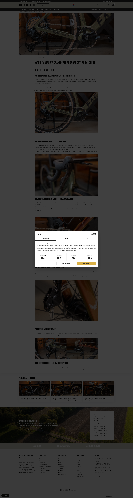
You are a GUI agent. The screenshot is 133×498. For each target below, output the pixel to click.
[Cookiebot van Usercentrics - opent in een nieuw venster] (90, 234)
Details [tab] (66, 238)
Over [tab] (87, 238)
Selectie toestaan (66, 263)
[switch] (59, 258)
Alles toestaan (86, 263)
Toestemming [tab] (45, 238)
